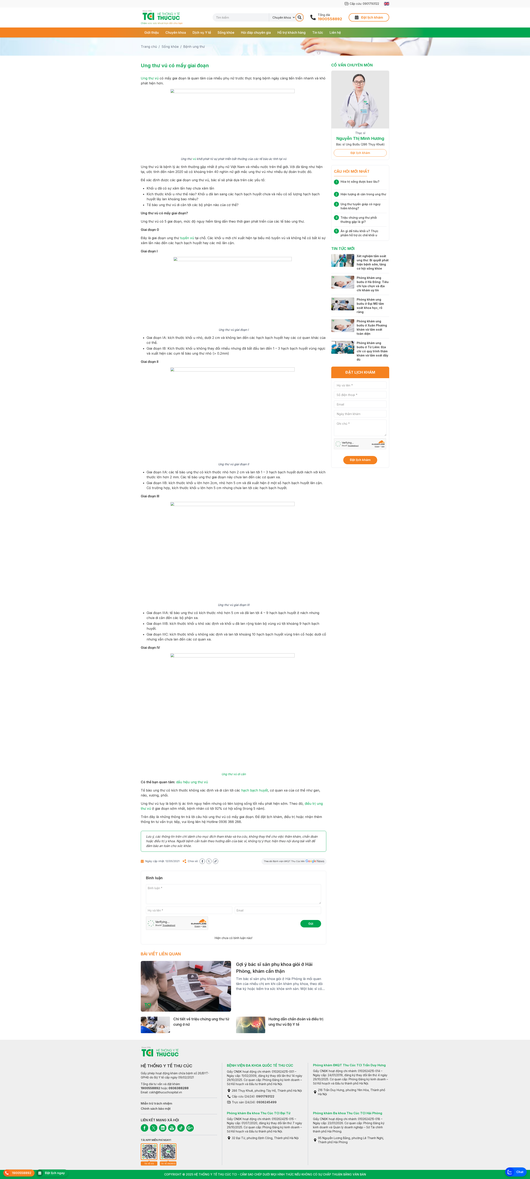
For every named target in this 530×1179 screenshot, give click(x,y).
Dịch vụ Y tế (202, 32)
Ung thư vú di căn (234, 774)
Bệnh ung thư (194, 46)
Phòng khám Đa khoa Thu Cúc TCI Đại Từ (258, 1113)
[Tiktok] (181, 1128)
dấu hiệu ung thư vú (192, 782)
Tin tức (317, 32)
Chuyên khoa (175, 32)
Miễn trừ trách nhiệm (156, 1103)
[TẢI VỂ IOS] (149, 1151)
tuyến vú (187, 238)
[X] (153, 1128)
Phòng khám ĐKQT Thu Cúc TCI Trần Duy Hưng (349, 1065)
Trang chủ (149, 46)
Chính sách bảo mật (156, 1109)
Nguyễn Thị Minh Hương (360, 138)
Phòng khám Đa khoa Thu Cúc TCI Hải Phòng (347, 1113)
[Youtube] (172, 1128)
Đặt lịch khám (360, 153)
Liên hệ (335, 32)
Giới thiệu (151, 32)
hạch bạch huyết (254, 790)
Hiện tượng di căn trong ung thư (363, 194)
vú (194, 159)
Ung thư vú (150, 78)
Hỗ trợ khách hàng (291, 32)
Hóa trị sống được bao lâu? (360, 181)
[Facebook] (144, 1128)
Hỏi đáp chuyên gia (256, 32)
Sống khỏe (226, 32)
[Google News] (190, 1128)
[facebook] (202, 861)
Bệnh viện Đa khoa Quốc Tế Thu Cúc (260, 1065)
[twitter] (209, 861)
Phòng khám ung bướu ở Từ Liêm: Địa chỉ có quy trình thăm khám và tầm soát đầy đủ (372, 351)
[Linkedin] (162, 1128)
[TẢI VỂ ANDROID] (168, 1151)
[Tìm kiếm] (299, 17)
